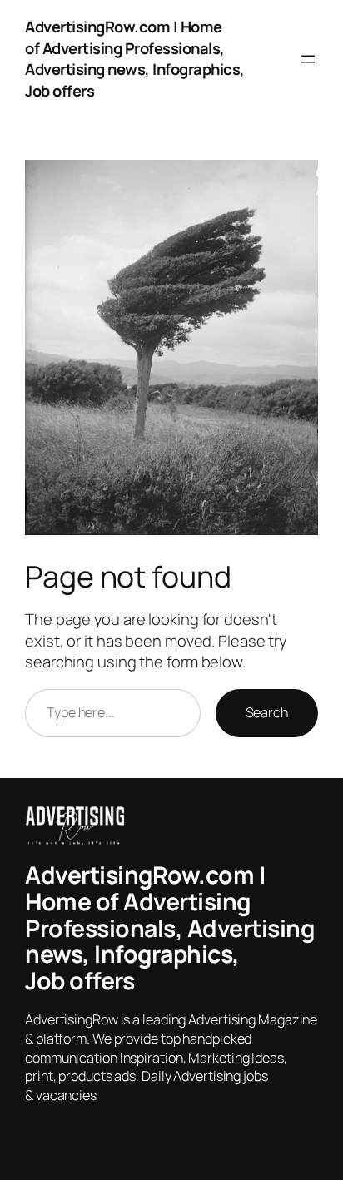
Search (267, 712)
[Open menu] (308, 59)
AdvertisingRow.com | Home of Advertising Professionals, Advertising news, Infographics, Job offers (135, 59)
